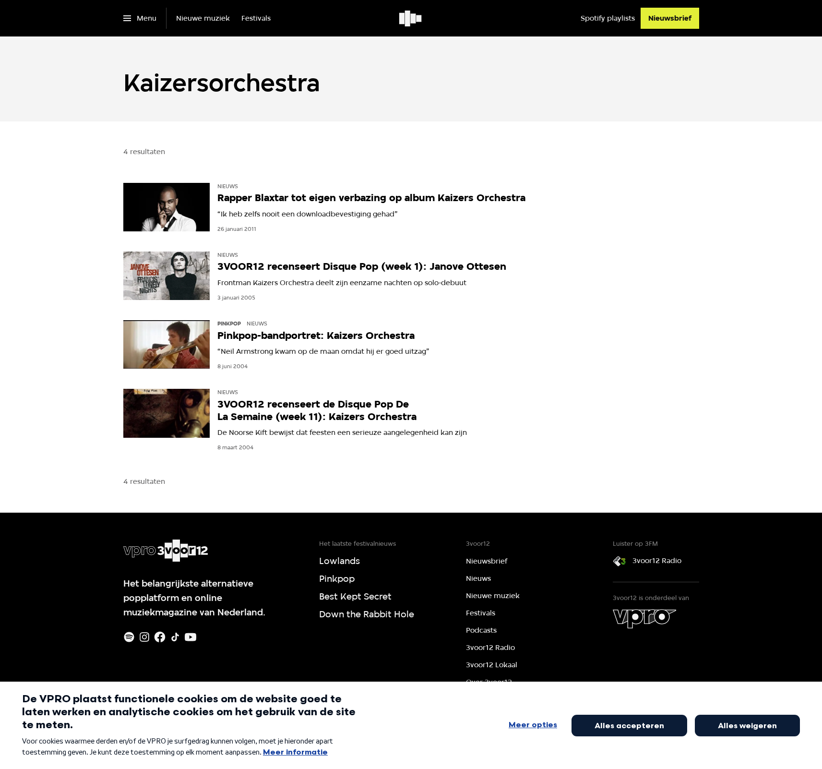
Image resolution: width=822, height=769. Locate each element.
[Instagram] (144, 637)
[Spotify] (129, 637)
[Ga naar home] (411, 18)
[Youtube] (190, 637)
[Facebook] (160, 637)
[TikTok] (175, 637)
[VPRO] (644, 618)
